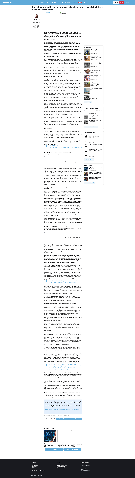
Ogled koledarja (88, 159)
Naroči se (59, 418)
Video (80, 2)
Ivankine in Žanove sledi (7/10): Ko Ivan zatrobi (96, 96)
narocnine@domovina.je (61, 466)
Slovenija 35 (67, 2)
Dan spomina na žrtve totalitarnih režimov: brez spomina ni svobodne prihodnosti (95, 83)
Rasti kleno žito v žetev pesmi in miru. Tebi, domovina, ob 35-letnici (95, 140)
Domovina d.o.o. (35, 465)
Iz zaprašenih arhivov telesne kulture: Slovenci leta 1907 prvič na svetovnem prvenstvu (96, 63)
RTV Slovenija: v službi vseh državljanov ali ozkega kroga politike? (76, 444)
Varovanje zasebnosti (85, 465)
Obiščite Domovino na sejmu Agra (96, 89)
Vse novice (70, 418)
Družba (61, 2)
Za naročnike (78, 418)
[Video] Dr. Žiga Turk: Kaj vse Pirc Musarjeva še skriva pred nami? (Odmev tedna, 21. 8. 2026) (95, 168)
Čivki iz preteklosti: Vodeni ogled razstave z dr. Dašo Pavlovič (95, 136)
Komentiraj (54, 449)
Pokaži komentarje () (72, 449)
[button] (131, 2)
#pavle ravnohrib (36, 26)
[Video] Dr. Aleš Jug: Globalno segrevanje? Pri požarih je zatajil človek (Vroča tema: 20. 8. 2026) (95, 173)
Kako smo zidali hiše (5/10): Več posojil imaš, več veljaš (95, 57)
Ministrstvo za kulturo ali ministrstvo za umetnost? (95, 70)
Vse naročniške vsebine (90, 126)
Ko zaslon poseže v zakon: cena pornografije (95, 76)
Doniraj (64, 418)
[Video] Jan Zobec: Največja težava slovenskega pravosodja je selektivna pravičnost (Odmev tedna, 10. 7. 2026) (49, 444)
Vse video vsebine (89, 182)
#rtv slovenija (36, 25)
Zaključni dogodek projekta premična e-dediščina (94, 155)
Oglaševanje (83, 469)
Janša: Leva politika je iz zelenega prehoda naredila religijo (95, 50)
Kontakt (82, 471)
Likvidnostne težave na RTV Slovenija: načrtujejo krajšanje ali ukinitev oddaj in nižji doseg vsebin (63, 444)
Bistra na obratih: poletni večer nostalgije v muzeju (95, 145)
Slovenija (42, 2)
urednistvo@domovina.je (61, 465)
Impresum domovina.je (85, 470)
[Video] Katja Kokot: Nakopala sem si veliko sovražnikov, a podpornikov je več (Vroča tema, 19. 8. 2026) (95, 178)
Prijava (127, 2)
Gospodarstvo (54, 2)
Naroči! (121, 2)
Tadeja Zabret (36, 19)
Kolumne (74, 2)
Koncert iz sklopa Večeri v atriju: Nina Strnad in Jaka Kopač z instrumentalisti (95, 150)
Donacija (116, 2)
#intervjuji (33, 27)
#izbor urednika (39, 27)
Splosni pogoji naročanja (86, 468)
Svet (48, 2)
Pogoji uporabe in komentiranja (87, 466)
